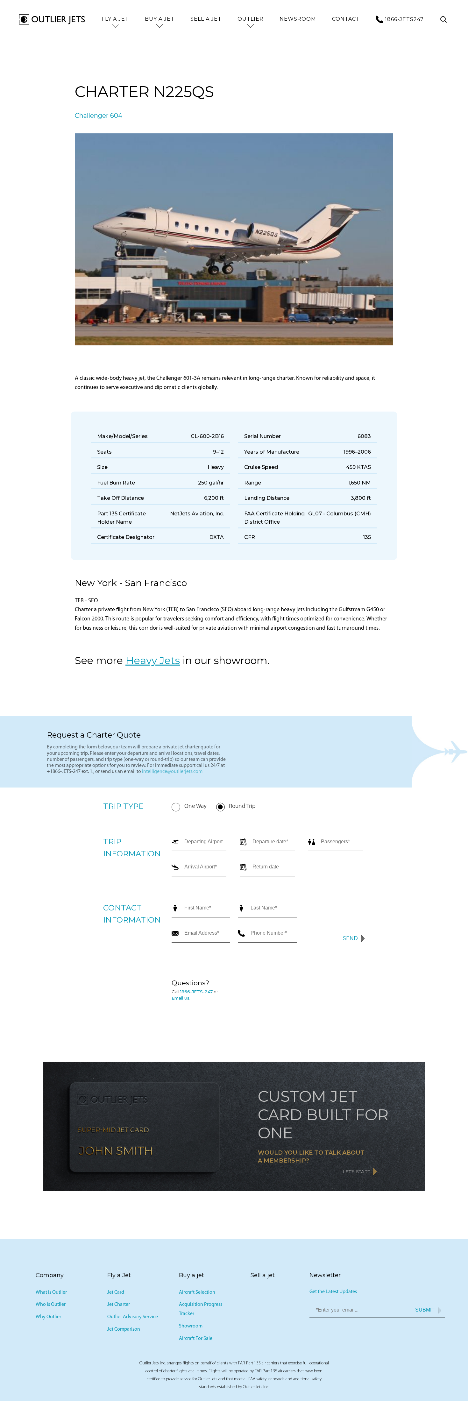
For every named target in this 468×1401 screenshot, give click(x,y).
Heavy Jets (152, 662)
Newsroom (298, 19)
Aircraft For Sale (195, 1340)
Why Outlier (48, 1319)
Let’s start (356, 1174)
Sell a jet (206, 19)
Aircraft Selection (197, 1294)
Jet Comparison (123, 1331)
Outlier (251, 19)
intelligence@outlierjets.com (172, 773)
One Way (195, 809)
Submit (425, 1312)
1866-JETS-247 (196, 993)
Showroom (190, 1328)
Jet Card (115, 1294)
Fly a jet (115, 19)
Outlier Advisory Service (132, 1319)
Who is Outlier (51, 1306)
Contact (346, 19)
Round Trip (242, 809)
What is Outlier (51, 1294)
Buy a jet (159, 19)
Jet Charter (118, 1306)
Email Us (180, 1000)
